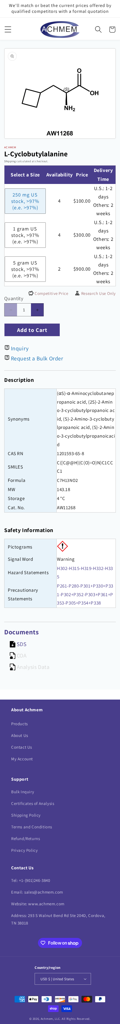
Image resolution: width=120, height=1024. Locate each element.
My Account (22, 758)
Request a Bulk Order (37, 358)
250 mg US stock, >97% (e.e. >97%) (25, 201)
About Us (19, 735)
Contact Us (21, 747)
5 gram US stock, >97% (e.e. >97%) (25, 269)
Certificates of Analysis (32, 803)
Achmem (47, 1019)
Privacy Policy (24, 850)
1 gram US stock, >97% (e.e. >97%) (25, 235)
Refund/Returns (25, 838)
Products (19, 723)
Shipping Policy (26, 815)
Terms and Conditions (31, 826)
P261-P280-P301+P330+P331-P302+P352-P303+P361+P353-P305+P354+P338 (85, 594)
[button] (8, 30)
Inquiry (20, 348)
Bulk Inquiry (22, 791)
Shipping (10, 161)
